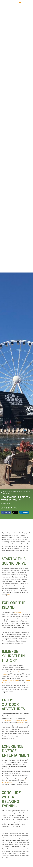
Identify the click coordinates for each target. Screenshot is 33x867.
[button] (20, 3)
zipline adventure (7, 720)
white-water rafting (22, 720)
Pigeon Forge (17, 491)
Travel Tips (9, 493)
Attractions (7, 491)
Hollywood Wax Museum (10, 681)
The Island (17, 612)
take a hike (20, 722)
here (8, 595)
